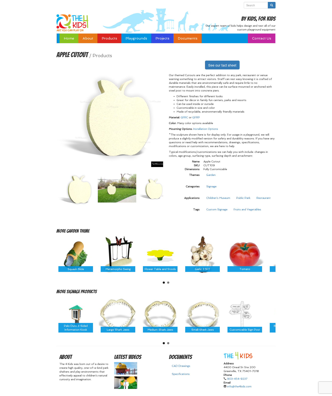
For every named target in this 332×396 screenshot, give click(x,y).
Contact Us (261, 38)
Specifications (181, 373)
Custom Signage (216, 209)
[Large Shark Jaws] (118, 315)
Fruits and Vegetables (247, 209)
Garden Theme (77, 231)
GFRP (196, 117)
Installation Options (205, 128)
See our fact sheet (222, 65)
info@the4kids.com (239, 386)
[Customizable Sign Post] (245, 315)
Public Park (243, 197)
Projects (162, 38)
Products (109, 38)
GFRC (184, 117)
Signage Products (81, 291)
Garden (211, 174)
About (88, 38)
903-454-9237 (237, 378)
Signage (211, 186)
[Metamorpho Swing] (118, 254)
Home (69, 38)
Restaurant (263, 197)
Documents (187, 38)
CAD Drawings (181, 365)
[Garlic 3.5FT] (202, 254)
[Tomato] (245, 254)
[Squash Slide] (75, 254)
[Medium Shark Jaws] (160, 315)
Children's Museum (218, 197)
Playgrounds (136, 38)
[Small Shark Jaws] (202, 315)
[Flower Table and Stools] (160, 254)
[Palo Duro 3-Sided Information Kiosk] (75, 315)
